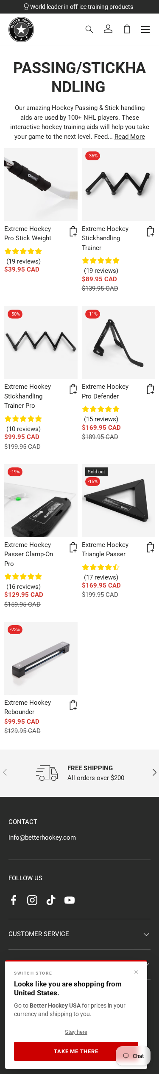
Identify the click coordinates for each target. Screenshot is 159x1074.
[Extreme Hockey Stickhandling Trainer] (118, 184)
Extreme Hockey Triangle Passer (105, 549)
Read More (129, 136)
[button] (126, 28)
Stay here (76, 1032)
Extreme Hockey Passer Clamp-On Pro (28, 554)
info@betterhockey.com (42, 837)
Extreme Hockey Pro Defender (105, 391)
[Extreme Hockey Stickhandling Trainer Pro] (41, 342)
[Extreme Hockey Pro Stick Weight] (41, 184)
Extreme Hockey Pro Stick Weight (27, 233)
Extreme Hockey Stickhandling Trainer (105, 238)
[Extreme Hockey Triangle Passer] (118, 500)
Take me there (76, 1051)
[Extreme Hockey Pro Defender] (118, 342)
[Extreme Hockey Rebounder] (41, 658)
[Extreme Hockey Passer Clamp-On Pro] (41, 500)
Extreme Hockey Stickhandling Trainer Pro (27, 396)
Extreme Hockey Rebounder (27, 707)
